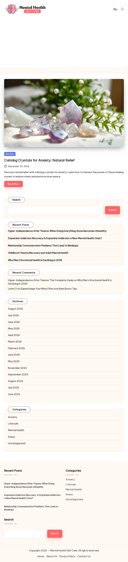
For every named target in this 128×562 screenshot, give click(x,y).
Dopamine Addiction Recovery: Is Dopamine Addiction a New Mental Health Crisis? (55, 238)
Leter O (12, 288)
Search (16, 199)
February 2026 (16, 348)
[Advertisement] (64, 43)
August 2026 (15, 308)
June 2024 (14, 394)
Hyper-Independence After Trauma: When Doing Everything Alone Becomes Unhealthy (57, 230)
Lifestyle (13, 423)
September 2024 (18, 374)
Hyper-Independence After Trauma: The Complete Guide (41, 280)
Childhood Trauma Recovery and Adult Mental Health (38, 252)
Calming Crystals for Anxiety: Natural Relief (39, 160)
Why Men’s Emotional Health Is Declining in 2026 (35, 260)
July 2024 (13, 387)
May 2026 (14, 328)
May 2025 (14, 361)
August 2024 (15, 381)
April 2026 (14, 335)
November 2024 (17, 368)
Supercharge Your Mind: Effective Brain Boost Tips (49, 288)
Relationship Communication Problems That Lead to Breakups (43, 245)
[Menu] (115, 9)
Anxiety (10, 153)
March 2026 (15, 341)
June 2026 (14, 322)
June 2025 (14, 354)
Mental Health (16, 430)
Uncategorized (16, 443)
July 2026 (13, 315)
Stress (11, 436)
